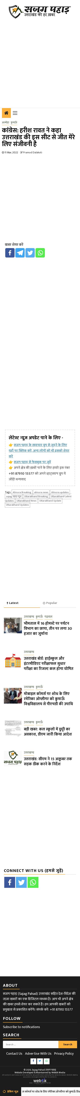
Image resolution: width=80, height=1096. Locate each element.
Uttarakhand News (27, 501)
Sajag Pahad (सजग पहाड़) (44, 1070)
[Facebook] (10, 253)
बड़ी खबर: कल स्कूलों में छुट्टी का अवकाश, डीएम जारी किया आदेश (48, 732)
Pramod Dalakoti (32, 152)
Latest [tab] (13, 603)
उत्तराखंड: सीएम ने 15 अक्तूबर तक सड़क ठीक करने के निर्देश (48, 761)
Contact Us (14, 1054)
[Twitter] (30, 253)
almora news (41, 492)
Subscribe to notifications (21, 1027)
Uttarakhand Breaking (36, 496)
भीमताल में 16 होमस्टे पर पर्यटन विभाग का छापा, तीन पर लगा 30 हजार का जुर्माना (48, 628)
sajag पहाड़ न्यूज (13, 496)
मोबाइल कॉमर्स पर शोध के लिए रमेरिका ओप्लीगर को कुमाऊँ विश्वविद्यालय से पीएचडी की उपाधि (48, 698)
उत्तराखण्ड (29, 617)
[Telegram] (20, 253)
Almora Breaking (22, 492)
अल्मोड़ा (5, 122)
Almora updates (60, 492)
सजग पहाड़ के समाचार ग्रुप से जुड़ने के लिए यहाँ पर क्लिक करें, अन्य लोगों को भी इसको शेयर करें (39, 450)
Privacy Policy (64, 1054)
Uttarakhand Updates (17, 505)
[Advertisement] (40, 61)
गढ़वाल (48, 617)
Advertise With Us (38, 1054)
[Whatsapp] (40, 253)
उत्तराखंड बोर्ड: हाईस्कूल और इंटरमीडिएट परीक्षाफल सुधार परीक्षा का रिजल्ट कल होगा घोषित (48, 663)
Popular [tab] (51, 603)
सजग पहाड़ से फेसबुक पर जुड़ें (32, 462)
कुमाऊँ (14, 122)
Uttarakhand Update (50, 501)
